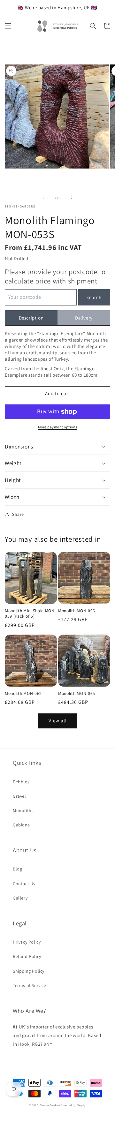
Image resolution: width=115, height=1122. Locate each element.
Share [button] (18, 514)
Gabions (21, 825)
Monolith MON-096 (76, 611)
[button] (8, 26)
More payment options (57, 427)
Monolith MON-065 (76, 693)
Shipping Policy (28, 971)
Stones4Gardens (50, 1105)
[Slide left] (43, 198)
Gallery (20, 898)
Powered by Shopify (73, 1105)
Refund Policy (27, 956)
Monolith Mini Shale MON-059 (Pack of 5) (30, 613)
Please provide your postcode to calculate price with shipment (55, 276)
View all (58, 721)
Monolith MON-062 (23, 693)
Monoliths (23, 810)
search (94, 297)
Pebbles (21, 782)
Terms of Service (29, 985)
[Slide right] (72, 198)
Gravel (19, 796)
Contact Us (24, 883)
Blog (17, 869)
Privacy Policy (27, 942)
